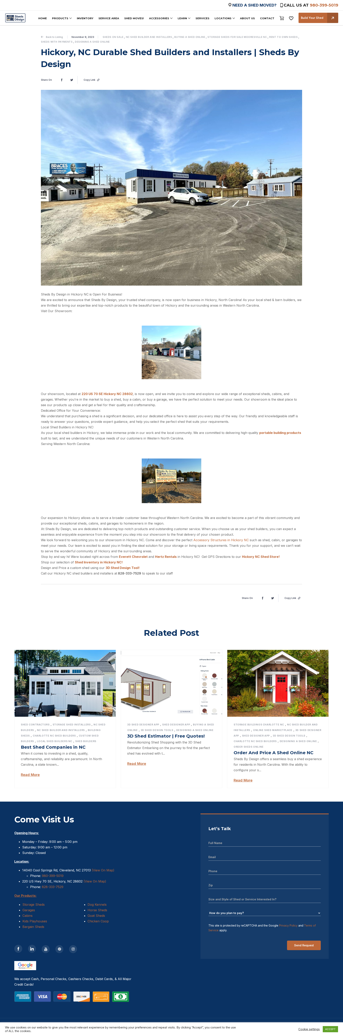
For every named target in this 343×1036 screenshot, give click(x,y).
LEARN (182, 18)
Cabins (27, 916)
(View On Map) (103, 870)
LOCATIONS (223, 18)
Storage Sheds (33, 904)
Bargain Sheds (33, 927)
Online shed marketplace (272, 730)
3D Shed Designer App (143, 724)
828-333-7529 (52, 887)
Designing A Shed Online (92, 41)
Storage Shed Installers (72, 724)
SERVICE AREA (108, 18)
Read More (30, 775)
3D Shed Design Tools (157, 730)
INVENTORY (85, 18)
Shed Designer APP (176, 724)
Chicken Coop (98, 921)
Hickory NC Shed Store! (261, 557)
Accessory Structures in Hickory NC (221, 540)
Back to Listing (54, 36)
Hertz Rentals (166, 557)
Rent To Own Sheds (283, 36)
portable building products (280, 433)
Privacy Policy (288, 925)
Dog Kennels (97, 904)
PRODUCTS (60, 18)
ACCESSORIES (159, 18)
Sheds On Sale (113, 36)
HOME (42, 18)
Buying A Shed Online (189, 36)
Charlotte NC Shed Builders (54, 735)
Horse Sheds (97, 910)
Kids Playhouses (34, 921)
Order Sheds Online (249, 746)
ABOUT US (247, 18)
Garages (28, 910)
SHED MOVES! (134, 18)
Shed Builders (85, 741)
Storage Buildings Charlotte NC (259, 724)
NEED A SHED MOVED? (254, 5)
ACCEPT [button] (330, 1029)
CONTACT (267, 18)
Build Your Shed (312, 17)
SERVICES (202, 18)
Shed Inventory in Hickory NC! (99, 562)
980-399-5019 (324, 5)
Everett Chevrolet (133, 557)
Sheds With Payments (56, 41)
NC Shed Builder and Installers (149, 36)
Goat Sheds (96, 916)
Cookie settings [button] (309, 1029)
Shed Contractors (35, 724)
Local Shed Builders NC (54, 741)
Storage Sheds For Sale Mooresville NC (237, 36)
